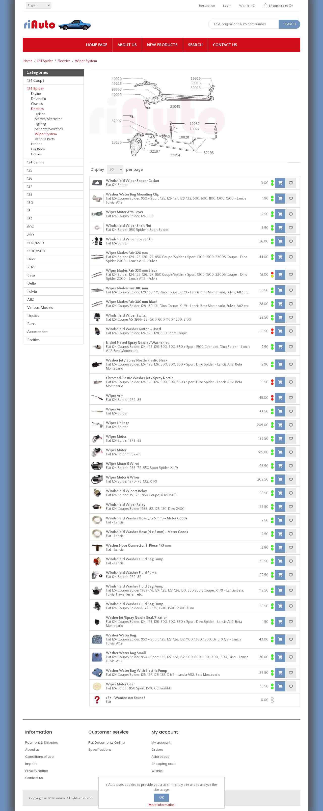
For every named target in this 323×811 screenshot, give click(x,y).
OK (161, 798)
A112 (30, 299)
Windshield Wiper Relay (125, 505)
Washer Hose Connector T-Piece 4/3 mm (138, 546)
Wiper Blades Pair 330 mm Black (131, 271)
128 (29, 194)
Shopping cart (163, 763)
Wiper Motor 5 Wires (122, 464)
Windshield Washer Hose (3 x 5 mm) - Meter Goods (146, 518)
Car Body (38, 149)
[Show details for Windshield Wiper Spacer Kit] (97, 241)
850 (30, 235)
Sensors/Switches (49, 129)
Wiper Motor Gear (120, 684)
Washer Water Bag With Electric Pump (136, 671)
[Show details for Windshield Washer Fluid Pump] (97, 575)
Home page (96, 45)
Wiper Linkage (117, 423)
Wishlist (157, 770)
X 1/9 (31, 267)
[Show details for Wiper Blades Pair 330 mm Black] (97, 275)
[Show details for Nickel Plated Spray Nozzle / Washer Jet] (97, 347)
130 (30, 203)
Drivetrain (38, 99)
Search (195, 45)
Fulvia (32, 291)
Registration (207, 5)
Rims (31, 324)
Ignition (40, 114)
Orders (157, 749)
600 (30, 227)
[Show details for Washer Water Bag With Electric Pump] (97, 673)
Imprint (31, 763)
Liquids (36, 154)
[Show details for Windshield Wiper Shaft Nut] (97, 228)
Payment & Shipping (41, 742)
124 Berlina (35, 162)
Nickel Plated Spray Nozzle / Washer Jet (137, 343)
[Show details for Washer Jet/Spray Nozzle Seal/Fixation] (97, 622)
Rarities (33, 340)
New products (162, 45)
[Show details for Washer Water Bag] (97, 639)
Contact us (225, 45)
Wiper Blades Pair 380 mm (127, 288)
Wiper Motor (116, 437)
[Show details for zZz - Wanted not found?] (97, 700)
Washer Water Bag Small (126, 653)
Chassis (37, 104)
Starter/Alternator (48, 119)
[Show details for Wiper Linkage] (97, 425)
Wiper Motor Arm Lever (124, 212)
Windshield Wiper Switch (127, 316)
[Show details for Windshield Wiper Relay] (97, 507)
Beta (31, 275)
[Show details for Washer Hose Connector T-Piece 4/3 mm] (97, 548)
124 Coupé (35, 80)
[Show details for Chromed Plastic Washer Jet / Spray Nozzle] (97, 382)
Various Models (40, 307)
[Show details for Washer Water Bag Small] (97, 657)
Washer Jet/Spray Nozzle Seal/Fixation (137, 618)
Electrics (64, 61)
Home (28, 61)
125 (29, 170)
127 (29, 186)
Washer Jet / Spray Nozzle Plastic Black (136, 360)
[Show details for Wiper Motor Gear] (97, 686)
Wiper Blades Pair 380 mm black (131, 302)
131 (29, 211)
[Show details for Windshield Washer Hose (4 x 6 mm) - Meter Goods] (97, 534)
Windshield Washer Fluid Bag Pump (134, 559)
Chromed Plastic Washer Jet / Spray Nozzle (140, 378)
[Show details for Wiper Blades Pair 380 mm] (97, 290)
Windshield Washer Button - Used (133, 329)
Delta (31, 283)
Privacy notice (36, 770)
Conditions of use (39, 756)
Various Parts (45, 139)
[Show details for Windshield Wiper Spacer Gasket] (97, 183)
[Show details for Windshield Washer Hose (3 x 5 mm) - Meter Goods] (97, 520)
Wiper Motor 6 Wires (123, 478)
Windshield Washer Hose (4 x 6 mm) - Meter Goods (147, 532)
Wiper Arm (114, 396)
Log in (227, 5)
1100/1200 (35, 243)
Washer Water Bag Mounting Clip (132, 194)
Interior (36, 144)
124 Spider (45, 61)
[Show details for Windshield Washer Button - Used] (97, 331)
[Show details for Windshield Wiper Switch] (97, 318)
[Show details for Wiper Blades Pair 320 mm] (97, 257)
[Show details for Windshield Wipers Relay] (97, 493)
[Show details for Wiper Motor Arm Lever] (97, 214)
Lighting (40, 124)
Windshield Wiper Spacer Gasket (132, 181)
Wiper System (46, 134)
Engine (36, 94)
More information (162, 805)
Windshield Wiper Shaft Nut (128, 226)
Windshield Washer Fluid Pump (131, 573)
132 (30, 219)
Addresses (160, 756)
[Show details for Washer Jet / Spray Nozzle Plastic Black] (97, 364)
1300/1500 (36, 251)
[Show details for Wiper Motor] (97, 439)
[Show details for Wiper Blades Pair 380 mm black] (97, 304)
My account (160, 742)
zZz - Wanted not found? (125, 698)
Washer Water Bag (121, 635)
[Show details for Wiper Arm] (97, 398)
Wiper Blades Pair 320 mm (127, 253)
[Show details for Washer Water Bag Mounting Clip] (97, 198)
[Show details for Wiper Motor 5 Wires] (97, 466)
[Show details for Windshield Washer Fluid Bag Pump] (97, 561)
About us (127, 45)
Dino (31, 259)
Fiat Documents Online (106, 742)
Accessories (37, 332)
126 (29, 178)
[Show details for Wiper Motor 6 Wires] (97, 479)
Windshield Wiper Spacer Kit (129, 239)
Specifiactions (100, 749)
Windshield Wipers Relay (126, 491)
